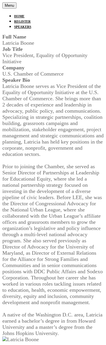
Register (22, 21)
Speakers (22, 27)
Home (19, 16)
